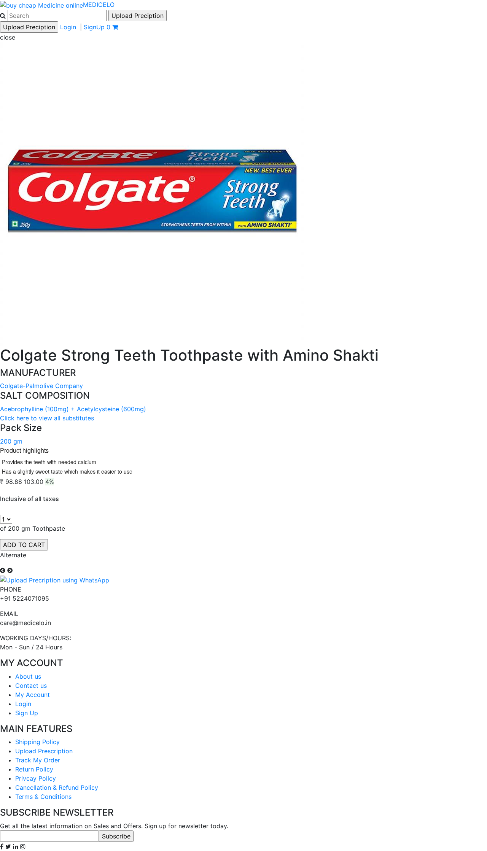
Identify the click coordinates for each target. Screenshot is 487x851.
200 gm (11, 441)
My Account (32, 694)
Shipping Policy (37, 742)
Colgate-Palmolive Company (41, 386)
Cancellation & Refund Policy (56, 787)
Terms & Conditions (43, 796)
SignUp (94, 27)
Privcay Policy (35, 778)
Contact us (31, 685)
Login (68, 27)
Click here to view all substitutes (47, 418)
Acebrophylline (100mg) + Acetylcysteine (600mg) (73, 409)
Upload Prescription (44, 751)
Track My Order (37, 760)
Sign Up (26, 713)
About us (28, 676)
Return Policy (34, 769)
